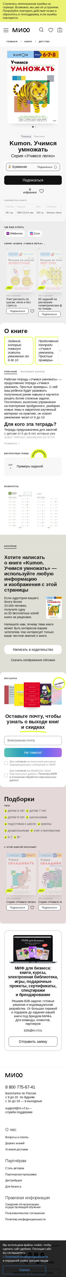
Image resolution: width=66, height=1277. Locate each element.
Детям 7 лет (37, 810)
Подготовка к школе (22, 824)
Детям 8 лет (16, 817)
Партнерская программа (21, 1174)
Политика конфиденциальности (25, 1219)
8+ (19, 837)
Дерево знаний (14, 1143)
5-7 (10, 837)
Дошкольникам (18, 830)
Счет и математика (47, 830)
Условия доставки (16, 1149)
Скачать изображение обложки (33, 660)
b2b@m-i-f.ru (33, 1030)
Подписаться (33, 180)
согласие (20, 761)
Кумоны (46, 824)
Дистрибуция (13, 1180)
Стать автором (14, 1168)
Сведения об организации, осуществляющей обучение (22, 1206)
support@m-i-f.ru (16, 1108)
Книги (28, 42)
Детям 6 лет (16, 810)
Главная (12, 42)
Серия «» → (25, 244)
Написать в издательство (33, 649)
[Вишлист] (50, 30)
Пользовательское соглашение (25, 1213)
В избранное (30, 191)
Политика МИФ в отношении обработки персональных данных (33, 777)
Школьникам (38, 817)
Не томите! (33, 752)
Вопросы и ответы (17, 1137)
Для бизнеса (13, 1186)
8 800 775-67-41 (20, 1087)
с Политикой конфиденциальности (25, 1256)
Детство (44, 42)
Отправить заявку (33, 1041)
